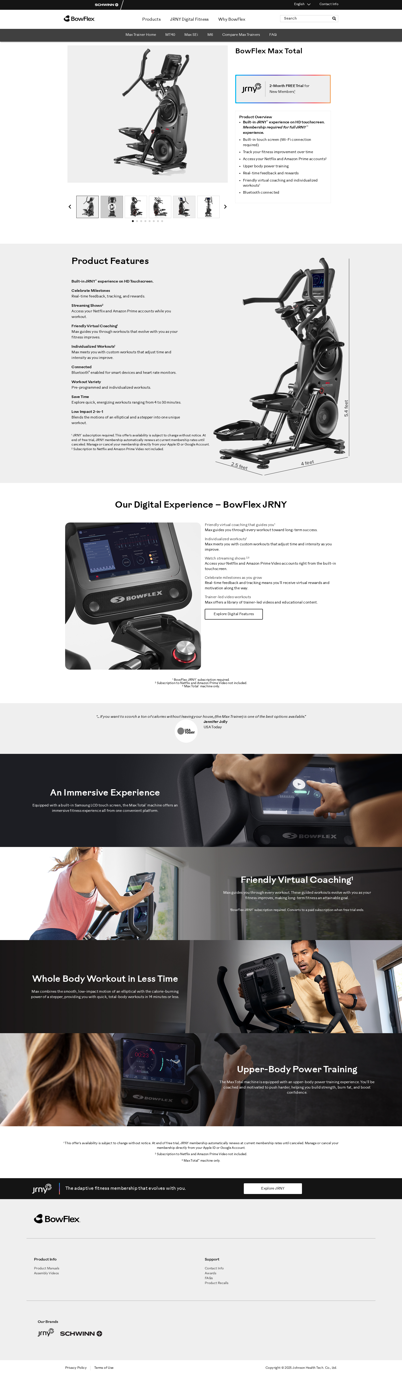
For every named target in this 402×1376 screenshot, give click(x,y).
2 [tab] (138, 222)
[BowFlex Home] (92, 18)
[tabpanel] (87, 207)
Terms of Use (103, 1368)
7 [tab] (159, 222)
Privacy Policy (76, 1368)
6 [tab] (155, 222)
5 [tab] (151, 222)
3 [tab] (142, 222)
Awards (210, 1273)
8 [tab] (163, 222)
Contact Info (328, 4)
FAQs (209, 1278)
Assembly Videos (46, 1273)
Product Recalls (216, 1283)
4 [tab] (146, 222)
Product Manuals (46, 1268)
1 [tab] (134, 222)
